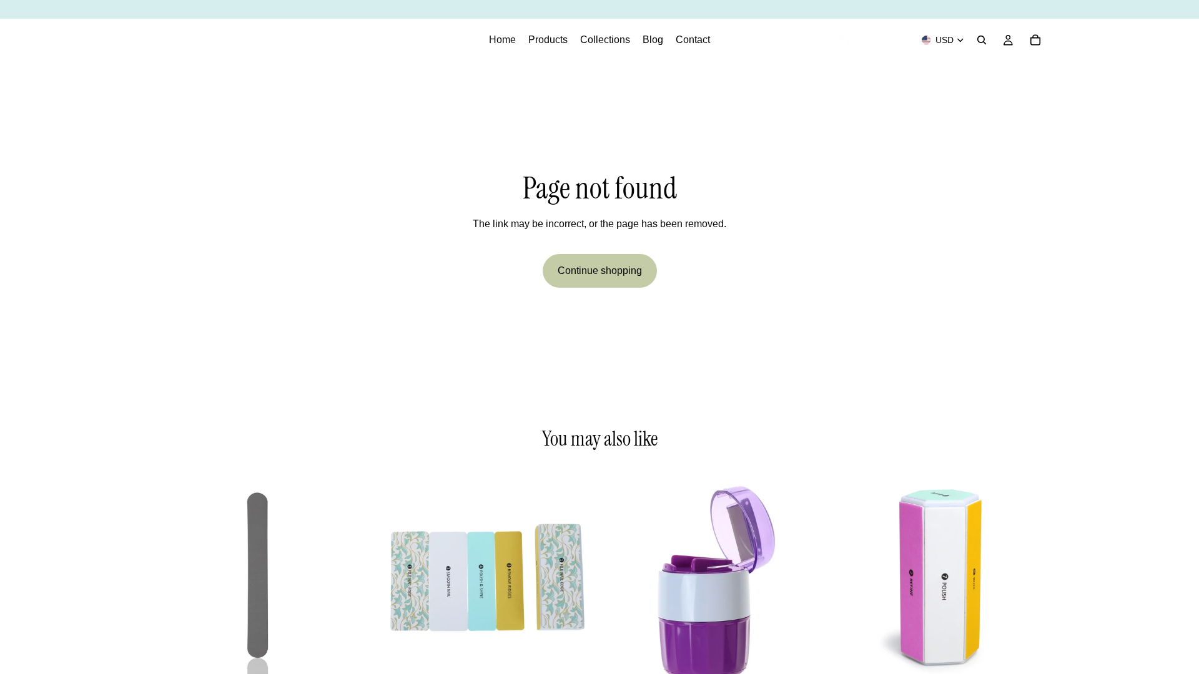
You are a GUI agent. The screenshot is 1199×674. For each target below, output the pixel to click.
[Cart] (1035, 40)
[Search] (981, 40)
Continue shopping (600, 270)
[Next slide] (350, 577)
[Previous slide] (168, 577)
